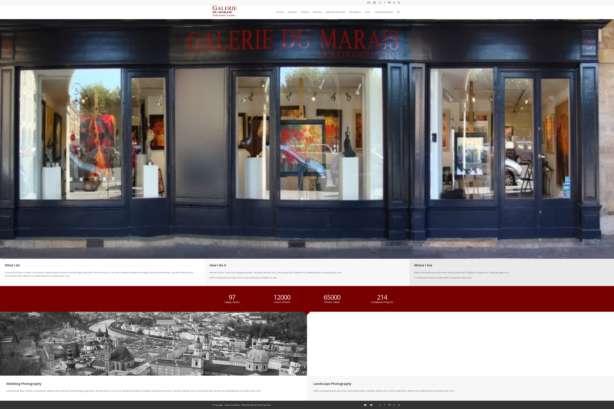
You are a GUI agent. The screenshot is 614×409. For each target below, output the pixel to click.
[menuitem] (368, 3)
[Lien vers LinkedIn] (399, 2)
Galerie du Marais (232, 405)
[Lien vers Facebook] (384, 2)
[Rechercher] (398, 12)
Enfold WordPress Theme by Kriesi (256, 405)
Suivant (611, 136)
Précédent (3, 136)
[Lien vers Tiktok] (394, 2)
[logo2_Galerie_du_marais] (225, 12)
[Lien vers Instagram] (379, 2)
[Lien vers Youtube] (389, 2)
